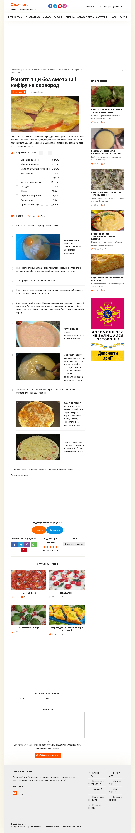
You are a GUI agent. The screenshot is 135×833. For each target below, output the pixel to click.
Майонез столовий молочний (35, 169)
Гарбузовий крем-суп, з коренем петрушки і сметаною (107, 152)
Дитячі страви (114, 790)
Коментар (48, 709)
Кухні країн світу (95, 774)
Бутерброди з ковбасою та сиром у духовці (66, 628)
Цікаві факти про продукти (96, 782)
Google (39, 530)
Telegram (55, 530)
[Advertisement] (67, 46)
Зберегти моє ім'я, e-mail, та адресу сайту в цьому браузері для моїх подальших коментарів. (47, 746)
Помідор (25, 186)
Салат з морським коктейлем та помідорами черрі (106, 110)
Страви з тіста (85, 17)
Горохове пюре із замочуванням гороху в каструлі (103, 236)
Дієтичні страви (115, 782)
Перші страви (15, 17)
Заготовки (102, 17)
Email (47, 698)
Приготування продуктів (96, 798)
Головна (14, 69)
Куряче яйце (27, 173)
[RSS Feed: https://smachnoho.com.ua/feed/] (22, 794)
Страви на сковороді (73, 544)
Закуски (58, 17)
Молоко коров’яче (30, 164)
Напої (114, 17)
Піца (35, 69)
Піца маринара (28, 593)
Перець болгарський (31, 195)
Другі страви (33, 17)
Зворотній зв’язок (115, 798)
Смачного (20, 4)
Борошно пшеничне (30, 160)
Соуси (123, 17)
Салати (47, 17)
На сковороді (44, 69)
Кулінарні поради (94, 806)
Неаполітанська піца (28, 627)
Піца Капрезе (67, 593)
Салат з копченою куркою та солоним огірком (106, 193)
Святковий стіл (95, 790)
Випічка (70, 17)
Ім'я (22, 698)
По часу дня (114, 774)
